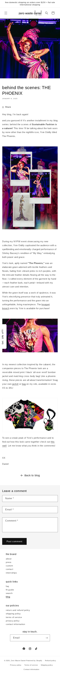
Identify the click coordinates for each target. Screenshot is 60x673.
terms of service (14, 617)
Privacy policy (15, 665)
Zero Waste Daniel (18, 660)
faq (7, 586)
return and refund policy (18, 610)
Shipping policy (47, 665)
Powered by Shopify (34, 660)
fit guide (10, 590)
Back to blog (32, 475)
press (8, 562)
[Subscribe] (46, 637)
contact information (15, 624)
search (9, 593)
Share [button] (8, 107)
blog (8, 597)
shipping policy (13, 613)
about (9, 559)
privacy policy (12, 621)
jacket (15, 384)
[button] (6, 13)
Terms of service (31, 665)
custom (9, 566)
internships (11, 573)
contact (9, 569)
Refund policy (50, 660)
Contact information (31, 669)
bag (24, 384)
